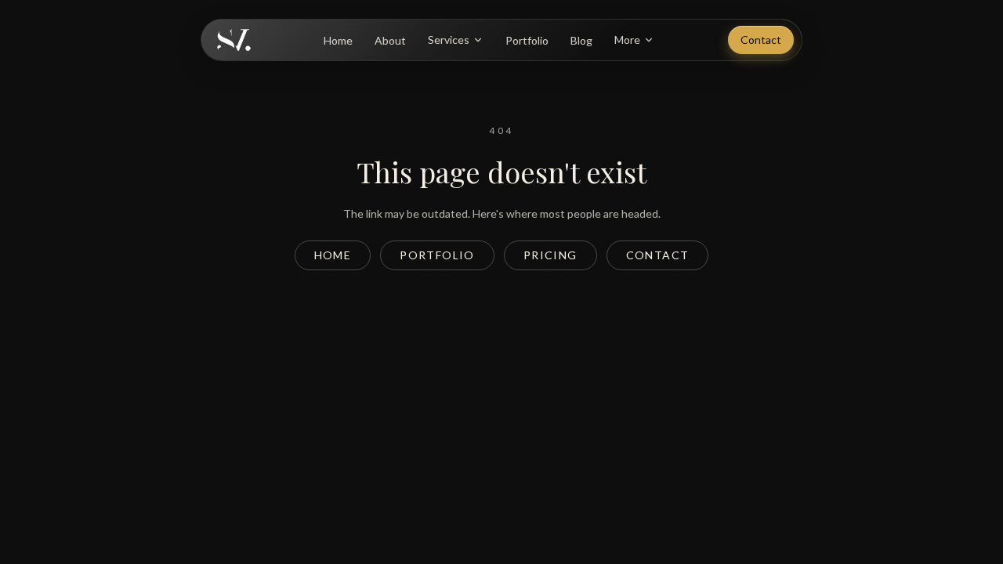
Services (448, 39)
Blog (581, 40)
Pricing (550, 255)
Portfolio (527, 40)
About (390, 40)
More (627, 39)
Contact (760, 39)
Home (338, 40)
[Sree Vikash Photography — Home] (234, 39)
